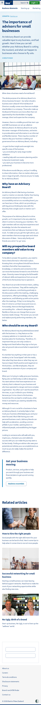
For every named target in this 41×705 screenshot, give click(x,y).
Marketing (36, 8)
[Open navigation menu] (2, 3)
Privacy (5, 686)
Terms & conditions (9, 677)
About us (5, 668)
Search (23, 3)
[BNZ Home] (8, 2)
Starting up (25, 8)
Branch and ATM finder (10, 690)
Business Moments (10, 8)
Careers (5, 673)
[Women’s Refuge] (37, 701)
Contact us (6, 695)
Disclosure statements (10, 681)
